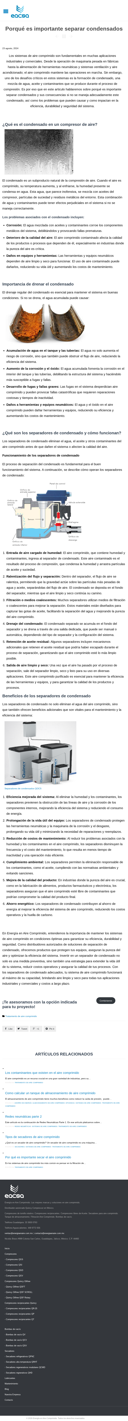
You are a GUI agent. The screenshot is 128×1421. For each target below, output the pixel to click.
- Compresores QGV (14, 1276)
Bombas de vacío (13, 1329)
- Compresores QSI (13, 1265)
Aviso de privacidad (93, 1418)
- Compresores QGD (14, 1270)
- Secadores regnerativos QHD (18, 1373)
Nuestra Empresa (12, 1394)
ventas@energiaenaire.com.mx (19, 1233)
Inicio (7, 1248)
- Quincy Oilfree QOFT (15, 1287)
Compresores (11, 1254)
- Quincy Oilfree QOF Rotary (17, 1297)
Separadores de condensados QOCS (23, 788)
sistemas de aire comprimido (88, 1103)
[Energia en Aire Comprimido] (20, 11)
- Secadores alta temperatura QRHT (21, 1362)
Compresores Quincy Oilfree (17, 1281)
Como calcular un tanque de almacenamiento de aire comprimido (50, 1093)
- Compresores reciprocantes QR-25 (21, 1308)
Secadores (20, 1147)
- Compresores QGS (14, 1259)
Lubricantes (10, 1378)
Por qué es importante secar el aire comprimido (38, 1157)
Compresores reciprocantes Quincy (21, 1303)
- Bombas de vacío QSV (16, 1345)
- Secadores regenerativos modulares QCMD (25, 1367)
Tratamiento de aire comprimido (21, 1016)
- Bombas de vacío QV (15, 1334)
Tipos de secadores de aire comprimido (32, 1137)
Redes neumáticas (23, 1126)
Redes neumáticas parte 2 (23, 1116)
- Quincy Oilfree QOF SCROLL (18, 1292)
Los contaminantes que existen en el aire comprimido (42, 1072)
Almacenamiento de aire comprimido (48, 1103)
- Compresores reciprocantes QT (19, 1319)
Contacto (9, 1400)
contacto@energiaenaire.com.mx (49, 1233)
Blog (7, 1389)
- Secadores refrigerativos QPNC (19, 1356)
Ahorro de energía (23, 1103)
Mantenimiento (11, 1383)
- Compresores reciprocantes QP (19, 1314)
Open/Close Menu (6, 11)
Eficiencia (70, 1103)
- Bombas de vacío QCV (16, 1340)
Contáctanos (106, 1000)
